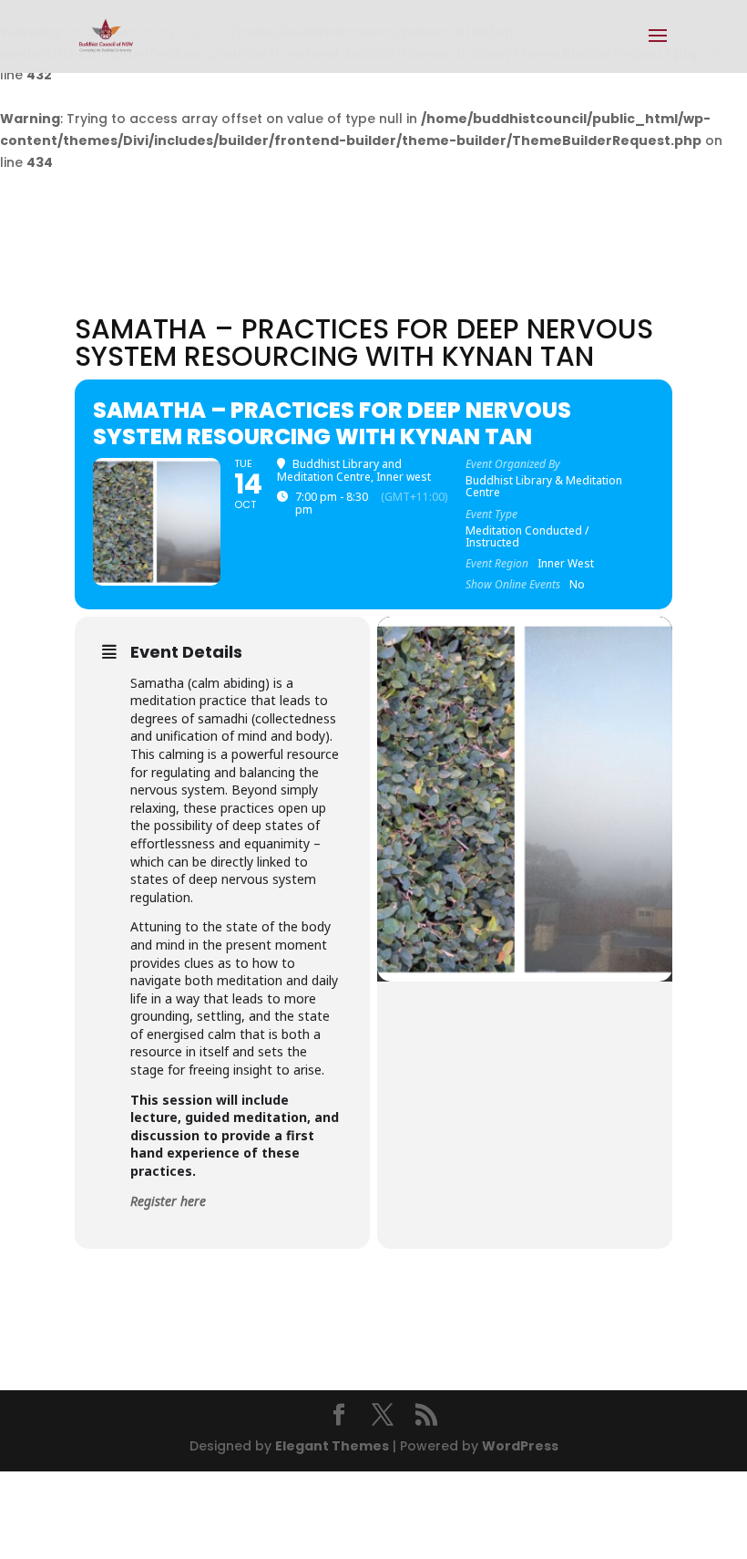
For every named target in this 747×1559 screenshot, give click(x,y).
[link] (106, 35)
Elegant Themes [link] (332, 1446)
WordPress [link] (520, 1446)
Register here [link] (168, 1201)
